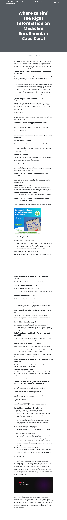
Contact (60, 2)
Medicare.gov (20, 187)
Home (55, 2)
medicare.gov (24, 371)
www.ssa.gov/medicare (31, 135)
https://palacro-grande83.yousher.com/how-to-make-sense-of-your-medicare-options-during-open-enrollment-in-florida (32, 253)
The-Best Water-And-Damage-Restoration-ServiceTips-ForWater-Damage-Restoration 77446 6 (25, 2)
